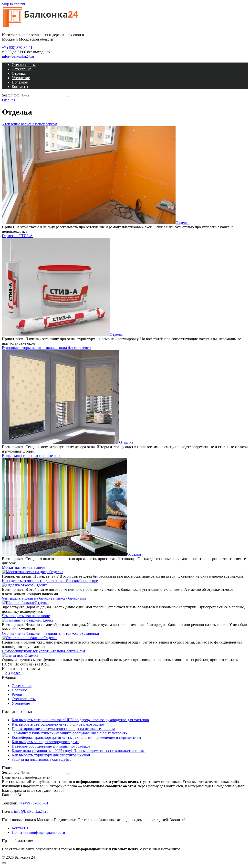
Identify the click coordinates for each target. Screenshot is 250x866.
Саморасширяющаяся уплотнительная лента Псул (43, 651)
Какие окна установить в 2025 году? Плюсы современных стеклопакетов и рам (78, 751)
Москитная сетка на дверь (23, 567)
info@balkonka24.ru (18, 56)
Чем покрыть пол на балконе (26, 616)
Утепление (21, 78)
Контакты (20, 86)
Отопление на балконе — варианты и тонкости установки (50, 633)
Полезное (20, 82)
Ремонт (18, 694)
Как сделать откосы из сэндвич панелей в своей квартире (50, 581)
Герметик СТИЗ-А (17, 236)
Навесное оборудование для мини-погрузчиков (51, 746)
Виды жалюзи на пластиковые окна (32, 456)
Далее (16, 673)
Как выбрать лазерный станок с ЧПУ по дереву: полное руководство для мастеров (80, 720)
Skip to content (13, 4)
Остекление (21, 69)
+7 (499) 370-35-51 (17, 47)
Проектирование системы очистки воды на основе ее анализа (63, 729)
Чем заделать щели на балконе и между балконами (44, 598)
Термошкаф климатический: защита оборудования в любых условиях (69, 733)
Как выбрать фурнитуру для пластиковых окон (51, 755)
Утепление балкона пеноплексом (29, 124)
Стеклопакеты (24, 65)
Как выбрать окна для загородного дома (45, 742)
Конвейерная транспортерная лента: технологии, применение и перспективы (76, 737)
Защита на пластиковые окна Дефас (41, 759)
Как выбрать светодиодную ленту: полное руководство (58, 724)
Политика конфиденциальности (38, 832)
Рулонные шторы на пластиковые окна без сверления (46, 348)
